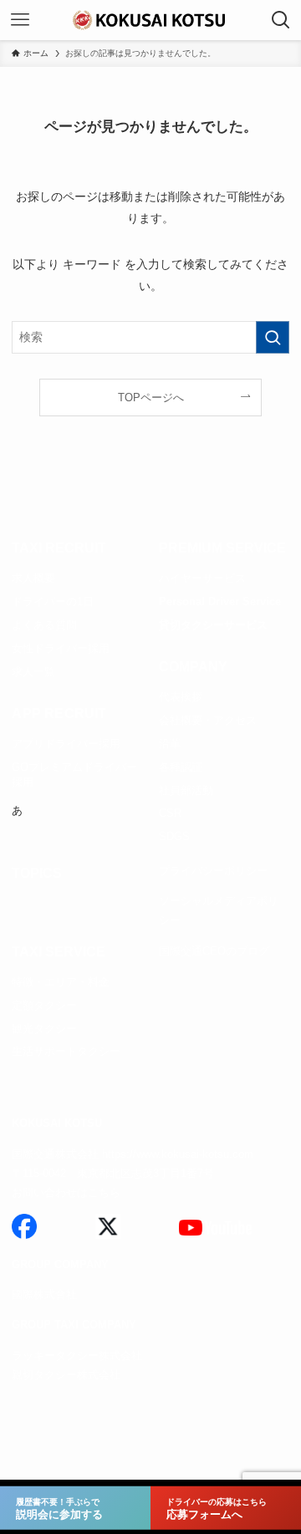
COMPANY (193, 666)
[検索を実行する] (272, 337)
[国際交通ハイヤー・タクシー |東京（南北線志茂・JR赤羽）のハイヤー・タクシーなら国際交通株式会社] (150, 20)
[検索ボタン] (281, 20)
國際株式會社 (44, 1294)
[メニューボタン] (20, 20)
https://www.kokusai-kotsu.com (177, 1154)
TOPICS (37, 872)
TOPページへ (151, 397)
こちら (104, 1192)
